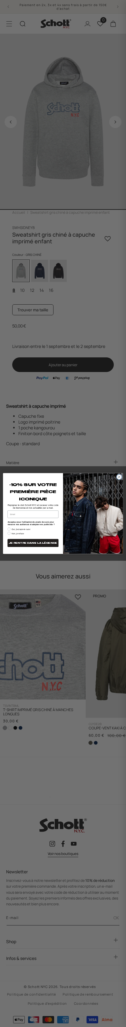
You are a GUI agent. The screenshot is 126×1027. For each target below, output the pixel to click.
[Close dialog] (119, 476)
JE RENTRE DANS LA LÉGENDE (33, 543)
